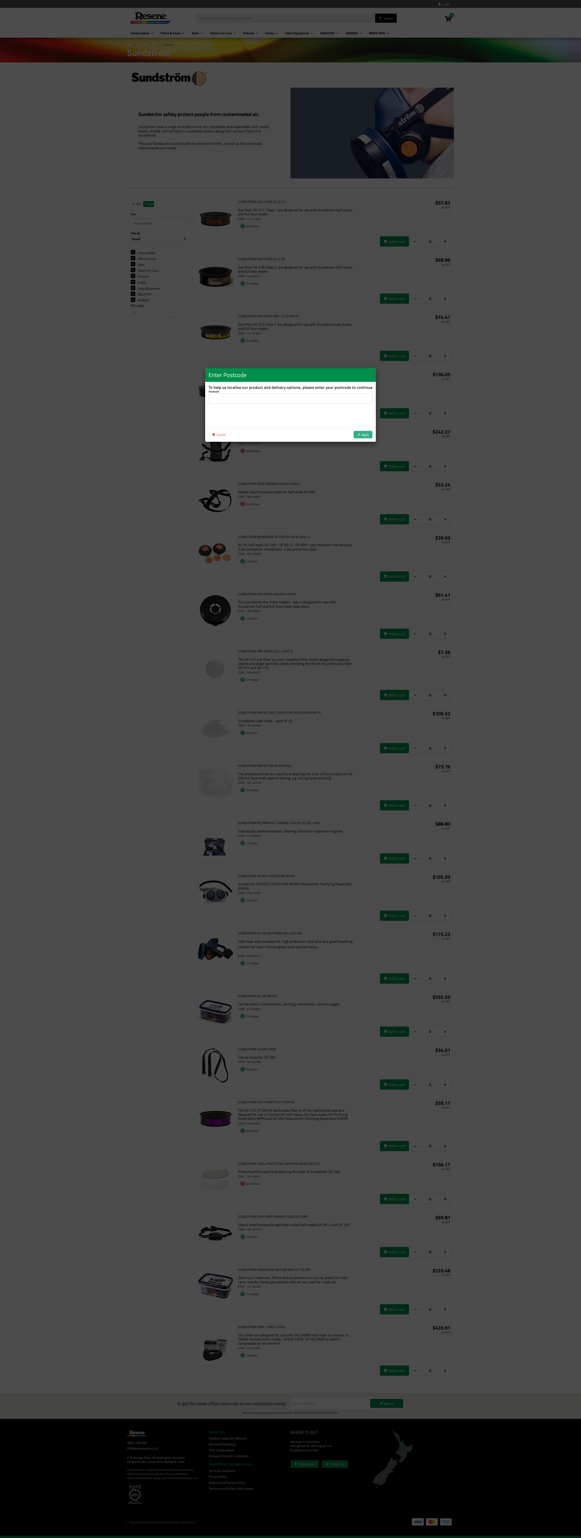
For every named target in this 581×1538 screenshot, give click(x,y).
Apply (365, 434)
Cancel (221, 434)
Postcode (214, 391)
